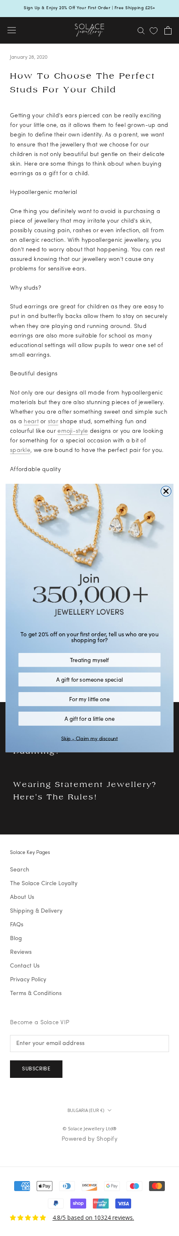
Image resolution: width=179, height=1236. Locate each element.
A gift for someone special (89, 679)
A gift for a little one (89, 718)
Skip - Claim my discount (89, 738)
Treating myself (89, 659)
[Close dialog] (166, 491)
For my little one (89, 698)
